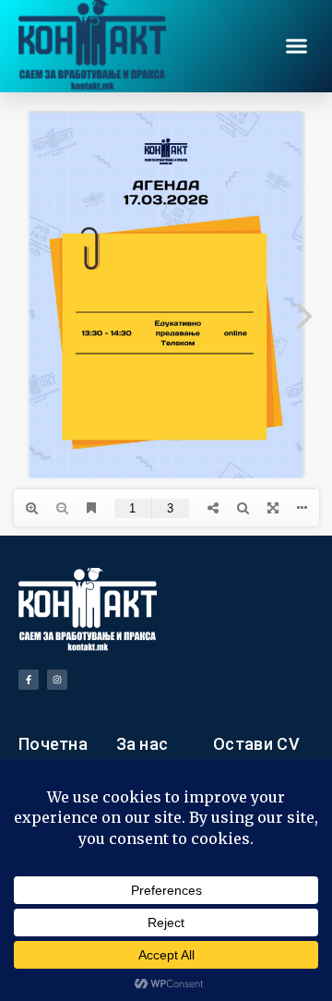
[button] (296, 46)
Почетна (53, 744)
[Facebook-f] (28, 679)
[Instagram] (57, 679)
